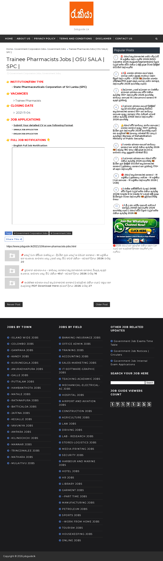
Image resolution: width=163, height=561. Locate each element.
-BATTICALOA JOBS (23, 406)
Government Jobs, (51, 73)
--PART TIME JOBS (74, 496)
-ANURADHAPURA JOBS (26, 369)
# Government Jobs (61, 233)
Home (9, 38)
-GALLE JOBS (19, 375)
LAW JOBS (69, 423)
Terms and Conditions (75, 38)
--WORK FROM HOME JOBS (81, 521)
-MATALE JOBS (20, 394)
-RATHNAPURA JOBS (24, 400)
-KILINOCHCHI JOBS (24, 438)
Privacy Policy (44, 38)
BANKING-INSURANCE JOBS (81, 337)
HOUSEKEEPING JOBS (77, 534)
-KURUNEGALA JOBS (24, 362)
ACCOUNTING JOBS (75, 356)
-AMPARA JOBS (20, 431)
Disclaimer (103, 38)
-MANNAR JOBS (21, 444)
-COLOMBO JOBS (22, 343)
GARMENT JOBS (73, 490)
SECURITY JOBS (73, 455)
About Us (23, 38)
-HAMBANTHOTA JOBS (25, 387)
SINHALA (26, 130)
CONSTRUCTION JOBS (77, 411)
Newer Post (13, 304)
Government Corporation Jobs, (26, 73)
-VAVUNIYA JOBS (21, 425)
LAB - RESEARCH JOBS (78, 436)
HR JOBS (68, 477)
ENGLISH (26, 134)
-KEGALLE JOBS (21, 419)
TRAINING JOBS (73, 350)
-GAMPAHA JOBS (21, 350)
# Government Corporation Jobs (30, 233)
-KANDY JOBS (19, 356)
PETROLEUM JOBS (75, 509)
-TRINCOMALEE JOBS (25, 450)
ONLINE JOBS (71, 540)
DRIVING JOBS (72, 430)
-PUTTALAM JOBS (22, 381)
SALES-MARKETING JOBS (79, 362)
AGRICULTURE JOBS (76, 417)
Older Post (102, 304)
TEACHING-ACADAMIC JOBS (81, 379)
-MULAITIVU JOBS (22, 463)
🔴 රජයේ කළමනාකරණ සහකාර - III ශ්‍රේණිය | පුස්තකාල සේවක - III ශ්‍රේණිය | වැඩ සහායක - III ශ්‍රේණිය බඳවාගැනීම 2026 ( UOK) (136, 178)
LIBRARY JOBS (72, 483)
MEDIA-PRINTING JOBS (78, 448)
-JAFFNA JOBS (20, 413)
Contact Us (123, 38)
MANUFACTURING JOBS (78, 502)
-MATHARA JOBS (21, 457)
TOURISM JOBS (72, 527)
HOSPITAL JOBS (73, 395)
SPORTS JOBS (71, 515)
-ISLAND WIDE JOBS (24, 337)
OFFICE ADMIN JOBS (76, 343)
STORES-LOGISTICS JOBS (79, 442)
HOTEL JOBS (70, 471)
